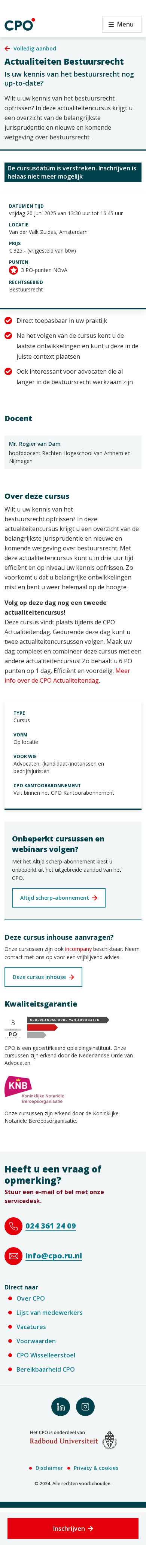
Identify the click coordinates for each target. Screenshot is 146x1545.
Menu (118, 26)
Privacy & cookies (96, 1467)
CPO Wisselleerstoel (45, 1355)
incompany (78, 948)
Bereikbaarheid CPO (45, 1369)
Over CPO (30, 1298)
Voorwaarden (36, 1341)
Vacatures (31, 1327)
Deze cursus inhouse (39, 976)
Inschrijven (69, 1528)
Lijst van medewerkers (49, 1312)
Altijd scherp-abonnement (54, 897)
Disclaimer (49, 1467)
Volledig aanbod (34, 48)
